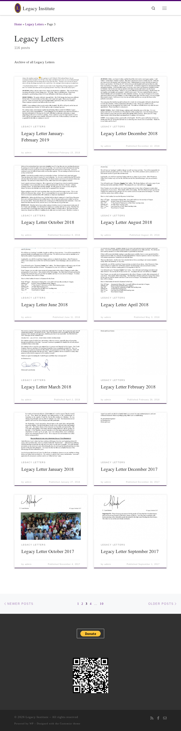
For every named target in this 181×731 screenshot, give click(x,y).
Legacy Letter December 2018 (129, 133)
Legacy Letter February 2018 (128, 386)
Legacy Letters (34, 24)
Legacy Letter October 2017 (47, 551)
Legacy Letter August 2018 (126, 222)
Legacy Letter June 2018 (44, 304)
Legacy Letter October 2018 (47, 222)
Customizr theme (70, 723)
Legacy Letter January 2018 (47, 469)
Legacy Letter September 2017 (130, 551)
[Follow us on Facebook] (158, 718)
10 (102, 603)
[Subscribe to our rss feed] (151, 718)
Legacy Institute (37, 717)
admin (28, 153)
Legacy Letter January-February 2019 (42, 136)
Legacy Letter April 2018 (125, 304)
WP (32, 723)
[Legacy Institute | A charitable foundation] (17, 7)
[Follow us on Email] (165, 718)
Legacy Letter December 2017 (129, 469)
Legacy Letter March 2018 (46, 386)
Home (18, 24)
